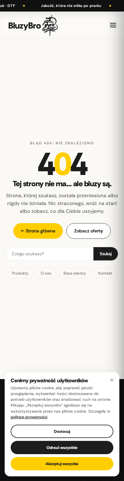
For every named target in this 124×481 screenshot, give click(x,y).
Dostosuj (62, 431)
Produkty (20, 273)
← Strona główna (38, 231)
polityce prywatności (29, 417)
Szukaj (106, 254)
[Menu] (113, 25)
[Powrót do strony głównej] (33, 25)
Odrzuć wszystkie (62, 447)
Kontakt (105, 273)
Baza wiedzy (74, 273)
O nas (46, 273)
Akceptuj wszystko (62, 463)
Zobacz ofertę (88, 231)
